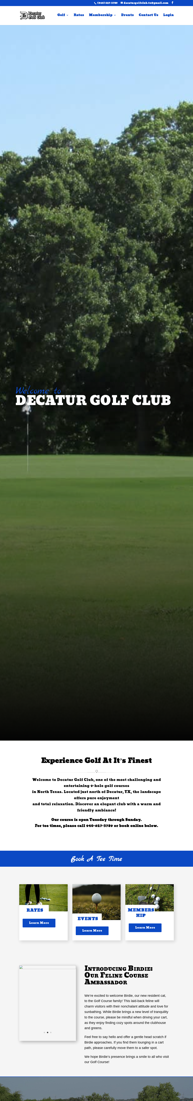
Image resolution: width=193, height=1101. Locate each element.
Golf (61, 16)
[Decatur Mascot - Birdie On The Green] (47, 968)
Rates (79, 16)
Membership (101, 16)
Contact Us (148, 16)
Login (168, 16)
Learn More (39, 923)
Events (127, 16)
